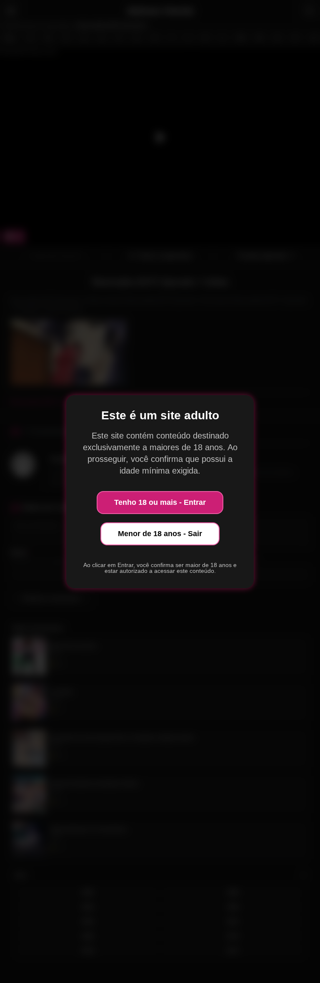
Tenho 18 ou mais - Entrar (160, 502)
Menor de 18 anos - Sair (160, 533)
